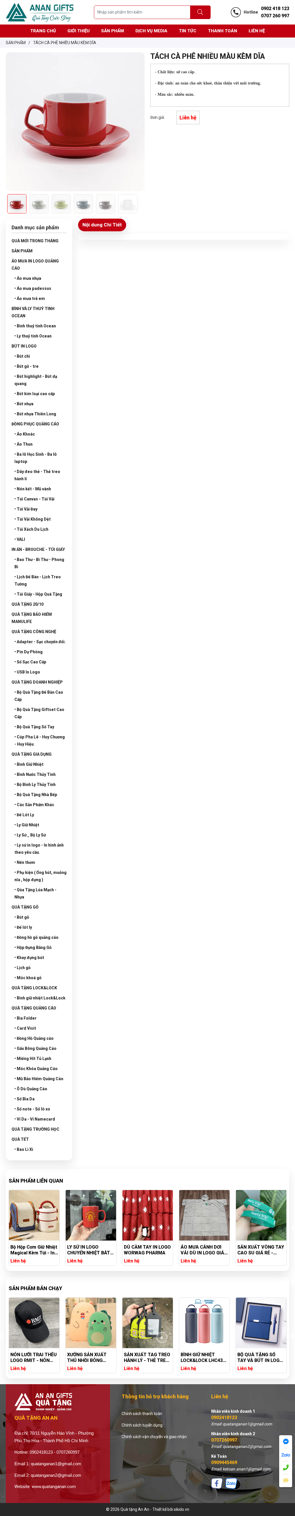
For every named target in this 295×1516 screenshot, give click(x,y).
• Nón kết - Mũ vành (32, 489)
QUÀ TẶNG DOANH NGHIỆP (37, 682)
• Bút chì (22, 356)
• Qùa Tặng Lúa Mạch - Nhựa (35, 893)
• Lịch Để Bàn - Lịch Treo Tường (37, 580)
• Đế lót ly (23, 927)
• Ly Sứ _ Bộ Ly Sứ (30, 835)
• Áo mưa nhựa (27, 278)
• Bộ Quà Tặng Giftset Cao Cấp (39, 713)
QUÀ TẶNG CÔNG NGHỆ (34, 631)
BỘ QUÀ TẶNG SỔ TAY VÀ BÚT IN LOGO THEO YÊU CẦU (203, 1357)
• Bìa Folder (25, 1018)
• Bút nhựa (23, 403)
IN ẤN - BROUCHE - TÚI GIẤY (38, 549)
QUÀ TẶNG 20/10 (28, 604)
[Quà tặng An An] (40, 12)
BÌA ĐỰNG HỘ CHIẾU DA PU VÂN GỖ (259, 1250)
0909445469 (224, 1462)
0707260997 (224, 1440)
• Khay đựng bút (29, 957)
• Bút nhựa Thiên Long (35, 414)
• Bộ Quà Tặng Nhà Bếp (35, 794)
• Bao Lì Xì (23, 1149)
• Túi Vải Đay (25, 509)
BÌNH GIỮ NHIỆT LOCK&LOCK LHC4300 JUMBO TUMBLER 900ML (147, 1357)
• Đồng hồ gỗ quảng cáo (36, 937)
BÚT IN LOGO (24, 346)
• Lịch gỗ (22, 967)
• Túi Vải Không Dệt (32, 519)
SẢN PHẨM (22, 251)
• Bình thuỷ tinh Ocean (35, 326)
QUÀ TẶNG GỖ (25, 907)
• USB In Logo (27, 672)
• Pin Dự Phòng (28, 652)
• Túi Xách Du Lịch (31, 529)
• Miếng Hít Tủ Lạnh (32, 1058)
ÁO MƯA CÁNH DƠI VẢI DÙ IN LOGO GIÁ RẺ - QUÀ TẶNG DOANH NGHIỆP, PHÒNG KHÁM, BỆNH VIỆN (146, 1250)
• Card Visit (25, 1028)
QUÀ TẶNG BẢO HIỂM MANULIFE (32, 618)
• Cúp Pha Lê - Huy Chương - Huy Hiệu (39, 740)
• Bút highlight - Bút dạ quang (35, 380)
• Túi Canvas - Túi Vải (34, 499)
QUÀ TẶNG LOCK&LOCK (34, 988)
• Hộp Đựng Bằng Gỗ (33, 947)
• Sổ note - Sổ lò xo (32, 1109)
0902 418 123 (275, 8)
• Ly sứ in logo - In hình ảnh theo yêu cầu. (39, 849)
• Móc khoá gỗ (27, 977)
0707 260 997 (275, 15)
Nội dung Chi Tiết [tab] (102, 225)
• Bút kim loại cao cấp (34, 393)
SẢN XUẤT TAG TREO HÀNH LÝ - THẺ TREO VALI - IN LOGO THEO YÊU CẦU (90, 1357)
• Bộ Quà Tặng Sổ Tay (34, 727)
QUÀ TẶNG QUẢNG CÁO (34, 1008)
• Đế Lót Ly (24, 815)
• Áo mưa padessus (32, 288)
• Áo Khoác (24, 434)
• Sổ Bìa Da (24, 1099)
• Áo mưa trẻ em (29, 298)
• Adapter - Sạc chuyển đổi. (40, 641)
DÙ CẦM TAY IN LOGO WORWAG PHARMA (90, 1250)
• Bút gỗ (21, 917)
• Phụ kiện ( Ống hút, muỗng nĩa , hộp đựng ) (40, 876)
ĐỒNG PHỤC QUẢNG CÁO (35, 424)
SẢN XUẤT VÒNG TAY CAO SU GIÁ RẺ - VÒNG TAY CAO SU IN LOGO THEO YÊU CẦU (204, 1250)
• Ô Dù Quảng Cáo (30, 1089)
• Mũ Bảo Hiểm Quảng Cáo (38, 1078)
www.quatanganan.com (54, 1486)
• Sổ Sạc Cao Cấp (30, 662)
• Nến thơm (24, 862)
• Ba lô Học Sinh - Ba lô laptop (35, 458)
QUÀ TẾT (20, 1139)
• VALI (19, 539)
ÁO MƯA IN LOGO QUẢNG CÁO (35, 265)
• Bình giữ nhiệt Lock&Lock (39, 998)
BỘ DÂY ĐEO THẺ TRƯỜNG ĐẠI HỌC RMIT (256, 1357)
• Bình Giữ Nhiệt (29, 764)
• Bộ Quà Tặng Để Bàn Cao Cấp (38, 696)
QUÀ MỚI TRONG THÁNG (35, 241)
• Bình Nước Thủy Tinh (35, 774)
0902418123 (224, 1417)
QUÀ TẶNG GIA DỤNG (32, 754)
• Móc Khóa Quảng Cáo (36, 1068)
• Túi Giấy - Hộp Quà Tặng (38, 594)
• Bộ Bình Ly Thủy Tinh (35, 784)
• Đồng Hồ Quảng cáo (34, 1038)
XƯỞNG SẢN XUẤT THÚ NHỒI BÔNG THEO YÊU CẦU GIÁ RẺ (31, 1357)
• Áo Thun (23, 444)
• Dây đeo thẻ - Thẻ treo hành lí (37, 475)
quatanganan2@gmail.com (56, 1475)
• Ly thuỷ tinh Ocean (33, 336)
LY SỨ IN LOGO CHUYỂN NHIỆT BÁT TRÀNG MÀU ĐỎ (31, 1250)
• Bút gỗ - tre (26, 366)
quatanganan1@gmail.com (56, 1463)
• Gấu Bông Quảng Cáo (35, 1048)
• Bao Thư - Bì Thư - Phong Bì (39, 563)
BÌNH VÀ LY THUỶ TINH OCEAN (33, 312)
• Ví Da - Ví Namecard (34, 1119)
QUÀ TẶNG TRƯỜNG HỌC (35, 1129)
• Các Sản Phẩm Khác (34, 804)
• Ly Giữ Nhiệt (26, 825)
